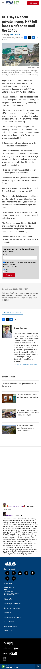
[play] (3, 666)
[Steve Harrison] (7, 331)
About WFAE (8, 599)
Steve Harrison (15, 35)
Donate (34, 3)
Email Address (8, 255)
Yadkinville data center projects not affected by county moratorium (25, 428)
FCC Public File (9, 622)
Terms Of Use (8, 631)
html (6, 269)
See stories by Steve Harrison (25, 364)
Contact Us (7, 613)
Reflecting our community (12, 603)
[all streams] (38, 666)
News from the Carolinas (12, 313)
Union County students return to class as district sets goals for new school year (28, 412)
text (6, 271)
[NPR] (8, 643)
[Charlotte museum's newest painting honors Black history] (9, 398)
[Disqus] (20, 475)
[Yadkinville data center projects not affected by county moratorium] (9, 429)
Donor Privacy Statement (12, 617)
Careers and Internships (12, 608)
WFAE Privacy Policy (10, 626)
